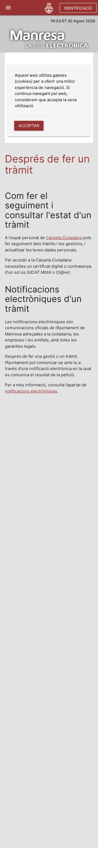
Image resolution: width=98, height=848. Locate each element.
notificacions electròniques (31, 391)
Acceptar (29, 125)
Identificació (78, 8)
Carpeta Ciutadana (64, 237)
